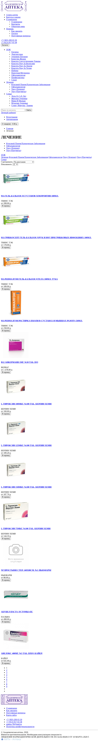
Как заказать (16, 31)
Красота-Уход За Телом (21, 68)
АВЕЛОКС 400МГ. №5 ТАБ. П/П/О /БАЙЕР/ (22, 653)
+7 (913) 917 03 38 (9, 42)
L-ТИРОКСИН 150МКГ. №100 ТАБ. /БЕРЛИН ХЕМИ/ (26, 487)
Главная (9, 128)
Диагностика (17, 54)
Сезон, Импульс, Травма (22, 105)
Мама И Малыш (18, 101)
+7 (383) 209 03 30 (9, 40)
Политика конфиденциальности (20, 726)
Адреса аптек (12, 15)
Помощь (10, 29)
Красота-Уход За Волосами (23, 63)
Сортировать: (7, 162)
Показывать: (6, 164)
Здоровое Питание (19, 56)
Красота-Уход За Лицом (21, 66)
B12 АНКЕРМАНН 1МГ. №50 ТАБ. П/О (19, 362)
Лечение (10, 82)
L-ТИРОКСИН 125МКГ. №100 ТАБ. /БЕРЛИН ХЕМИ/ (26, 445)
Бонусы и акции (13, 17)
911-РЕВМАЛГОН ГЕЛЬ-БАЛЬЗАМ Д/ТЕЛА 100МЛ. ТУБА (29, 279)
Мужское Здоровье (19, 103)
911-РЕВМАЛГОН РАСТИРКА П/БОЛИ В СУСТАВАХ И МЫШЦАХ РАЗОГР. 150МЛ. (41, 321)
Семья (9, 94)
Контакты (15, 24)
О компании (11, 19)
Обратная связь (18, 26)
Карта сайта (11, 715)
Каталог (5, 45)
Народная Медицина (20, 73)
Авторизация (12, 119)
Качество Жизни (18, 59)
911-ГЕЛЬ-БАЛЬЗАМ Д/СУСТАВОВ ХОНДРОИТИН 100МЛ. (30, 196)
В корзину (6, 206)
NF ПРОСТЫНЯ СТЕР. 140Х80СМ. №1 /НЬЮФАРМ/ (26, 570)
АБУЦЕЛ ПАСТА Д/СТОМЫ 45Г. (17, 612)
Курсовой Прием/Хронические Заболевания (30, 84)
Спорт (14, 80)
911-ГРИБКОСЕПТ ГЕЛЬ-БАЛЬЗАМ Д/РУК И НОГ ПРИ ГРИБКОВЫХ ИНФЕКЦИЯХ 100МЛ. (46, 237)
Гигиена (15, 52)
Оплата (14, 33)
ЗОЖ (8, 50)
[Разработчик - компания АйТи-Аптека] (11, 740)
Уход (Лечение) (18, 89)
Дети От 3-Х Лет (18, 96)
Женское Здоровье (19, 98)
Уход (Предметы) (18, 91)
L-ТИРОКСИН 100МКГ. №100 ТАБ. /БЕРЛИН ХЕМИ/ (26, 404)
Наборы (14, 70)
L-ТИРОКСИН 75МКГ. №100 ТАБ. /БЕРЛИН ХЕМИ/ (26, 528)
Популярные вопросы (21, 36)
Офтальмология (18, 75)
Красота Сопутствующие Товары (25, 61)
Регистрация (11, 117)
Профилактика (17, 77)
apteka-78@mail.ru (14, 724)
